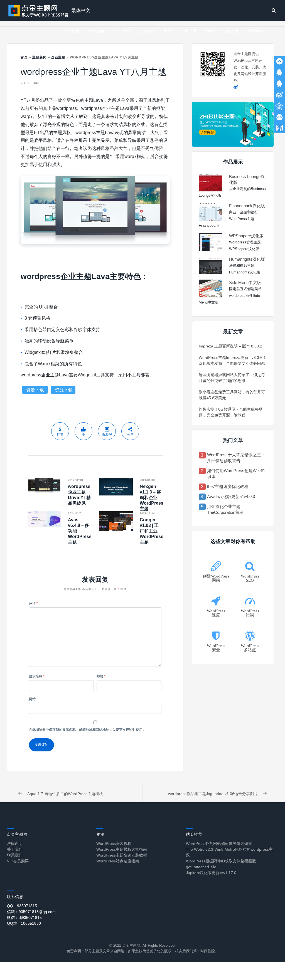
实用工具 (189, 31)
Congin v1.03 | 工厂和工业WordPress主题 (151, 530)
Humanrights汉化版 (247, 259)
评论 (33, 603)
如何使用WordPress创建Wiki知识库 (236, 473)
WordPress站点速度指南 (117, 861)
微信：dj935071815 (24, 917)
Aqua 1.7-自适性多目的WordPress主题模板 (65, 793)
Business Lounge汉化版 (247, 179)
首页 (24, 57)
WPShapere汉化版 (246, 235)
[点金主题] (38, 10)
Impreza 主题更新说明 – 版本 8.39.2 (230, 346)
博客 (210, 31)
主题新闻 (96, 31)
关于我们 (15, 849)
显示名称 (37, 676)
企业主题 (58, 57)
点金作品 (122, 31)
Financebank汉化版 (247, 205)
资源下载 (35, 390)
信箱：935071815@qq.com (31, 911)
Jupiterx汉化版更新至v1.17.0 (211, 872)
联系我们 (15, 855)
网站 (32, 699)
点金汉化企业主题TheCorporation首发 (225, 509)
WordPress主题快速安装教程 (121, 855)
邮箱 (101, 676)
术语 (167, 31)
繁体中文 (80, 10)
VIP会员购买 (18, 861)
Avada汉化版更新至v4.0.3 (231, 496)
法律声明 (15, 843)
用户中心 (255, 31)
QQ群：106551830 (24, 923)
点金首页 (71, 31)
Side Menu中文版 (245, 282)
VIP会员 (231, 31)
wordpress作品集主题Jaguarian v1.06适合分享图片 (213, 793)
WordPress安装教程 (113, 843)
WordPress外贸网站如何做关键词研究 (219, 843)
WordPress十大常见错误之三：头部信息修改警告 (236, 457)
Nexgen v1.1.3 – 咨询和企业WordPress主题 (151, 497)
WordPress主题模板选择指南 (121, 849)
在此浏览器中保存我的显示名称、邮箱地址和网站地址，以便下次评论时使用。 (87, 730)
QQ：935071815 (22, 906)
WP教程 (147, 31)
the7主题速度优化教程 (227, 486)
